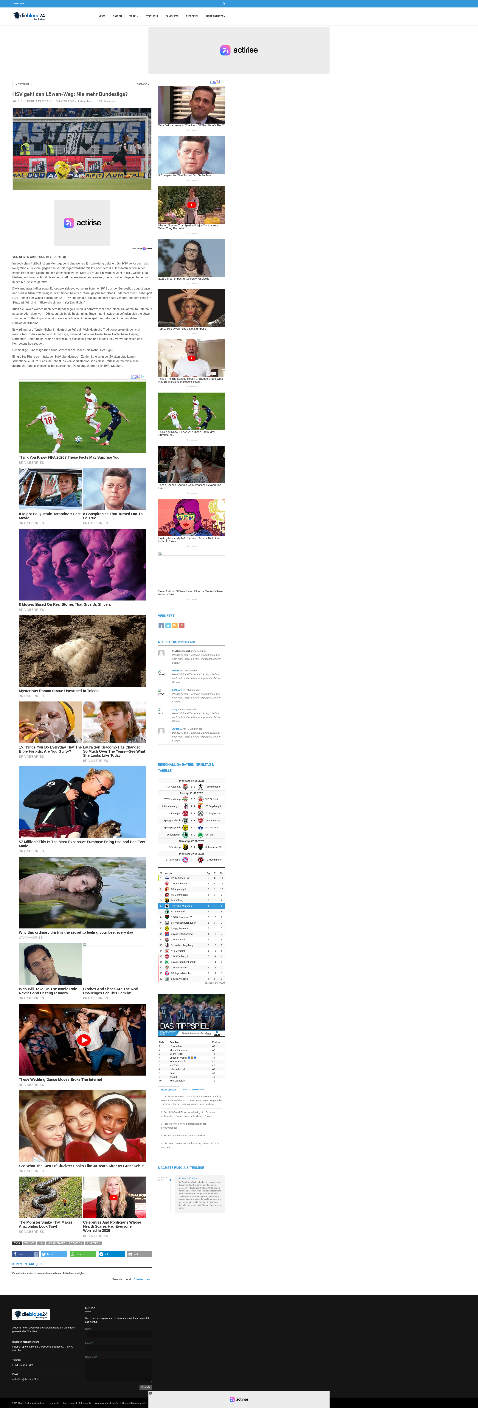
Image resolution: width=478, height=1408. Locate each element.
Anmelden (18, 4)
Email (89, 1343)
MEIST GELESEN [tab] (168, 1090)
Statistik (152, 16)
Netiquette (54, 1403)
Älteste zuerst (142, 1279)
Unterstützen (215, 16)
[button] (25, 1254)
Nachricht (91, 1357)
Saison (117, 16)
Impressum (69, 1403)
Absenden (146, 1387)
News (102, 16)
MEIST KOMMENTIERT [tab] (193, 1089)
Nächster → (143, 84)
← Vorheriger (22, 84)
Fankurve (172, 16)
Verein (133, 16)
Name (88, 1328)
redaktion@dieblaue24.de (25, 1379)
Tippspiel (192, 16)
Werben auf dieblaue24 (106, 1403)
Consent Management (133, 1403)
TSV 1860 (29, 1243)
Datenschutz (84, 1403)
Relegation (75, 1243)
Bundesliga (93, 1243)
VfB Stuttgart (56, 1243)
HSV (41, 1243)
